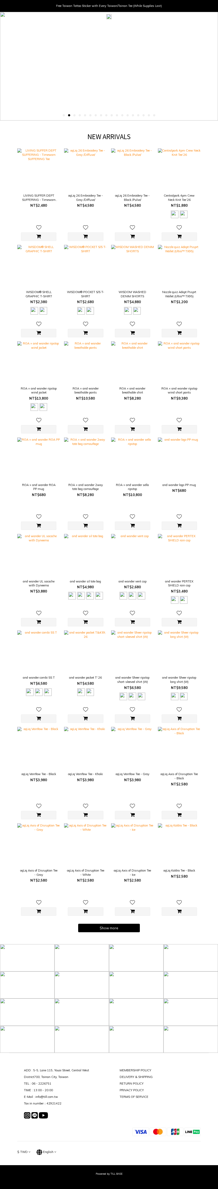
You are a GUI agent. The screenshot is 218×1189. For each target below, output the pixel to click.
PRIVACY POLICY (132, 1090)
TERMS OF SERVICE (134, 1097)
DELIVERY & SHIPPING (136, 1077)
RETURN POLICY (132, 1083)
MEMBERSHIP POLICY (135, 1070)
